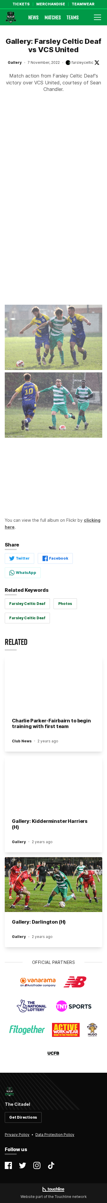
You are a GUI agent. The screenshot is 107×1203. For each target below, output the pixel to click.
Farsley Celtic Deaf (27, 603)
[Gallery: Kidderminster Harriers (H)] (53, 784)
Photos (65, 603)
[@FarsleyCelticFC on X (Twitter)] (97, 62)
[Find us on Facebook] (8, 1165)
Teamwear (83, 4)
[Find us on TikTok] (51, 1165)
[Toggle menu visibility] (97, 17)
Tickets (21, 4)
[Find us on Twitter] (22, 1165)
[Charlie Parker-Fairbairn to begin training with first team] (53, 683)
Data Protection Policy (54, 1134)
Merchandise (50, 4)
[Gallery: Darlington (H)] (53, 884)
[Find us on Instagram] (36, 1165)
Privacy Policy (17, 1134)
